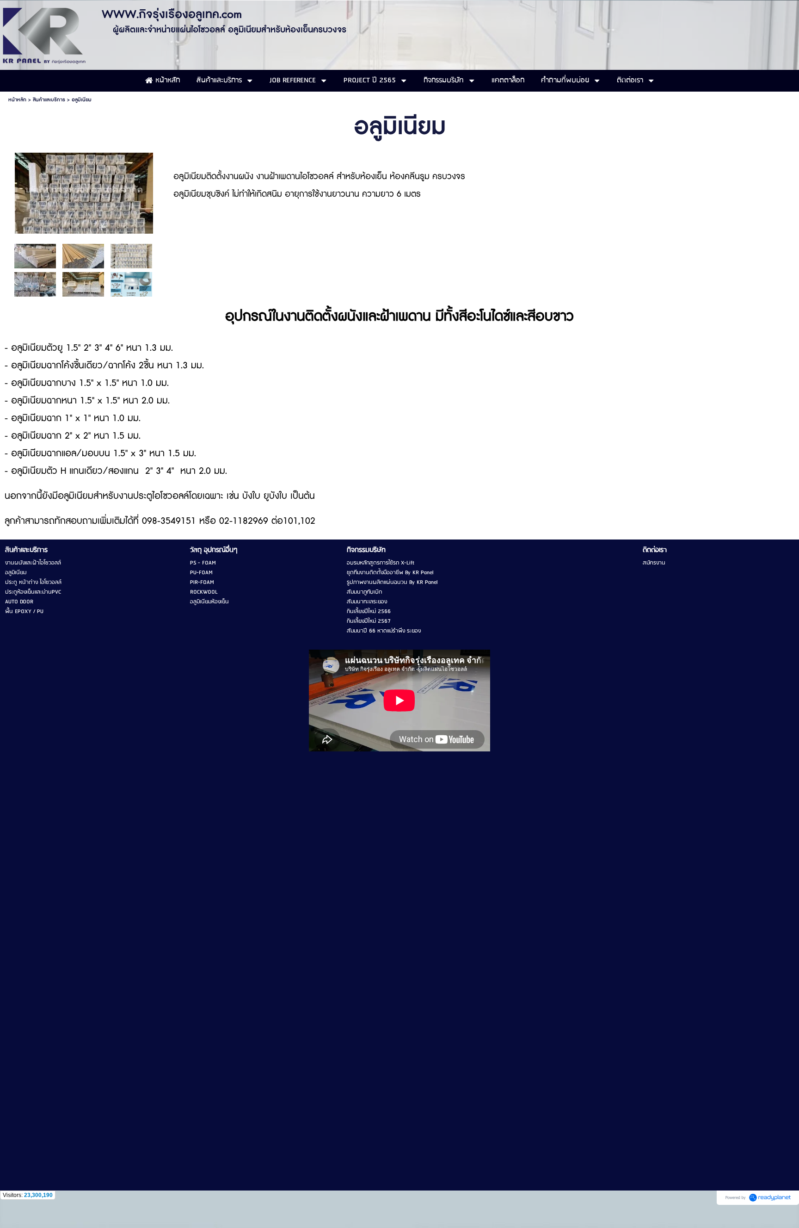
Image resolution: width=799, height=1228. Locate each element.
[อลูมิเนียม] (84, 192)
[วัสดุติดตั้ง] (131, 283)
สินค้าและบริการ (49, 99)
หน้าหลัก (17, 99)
